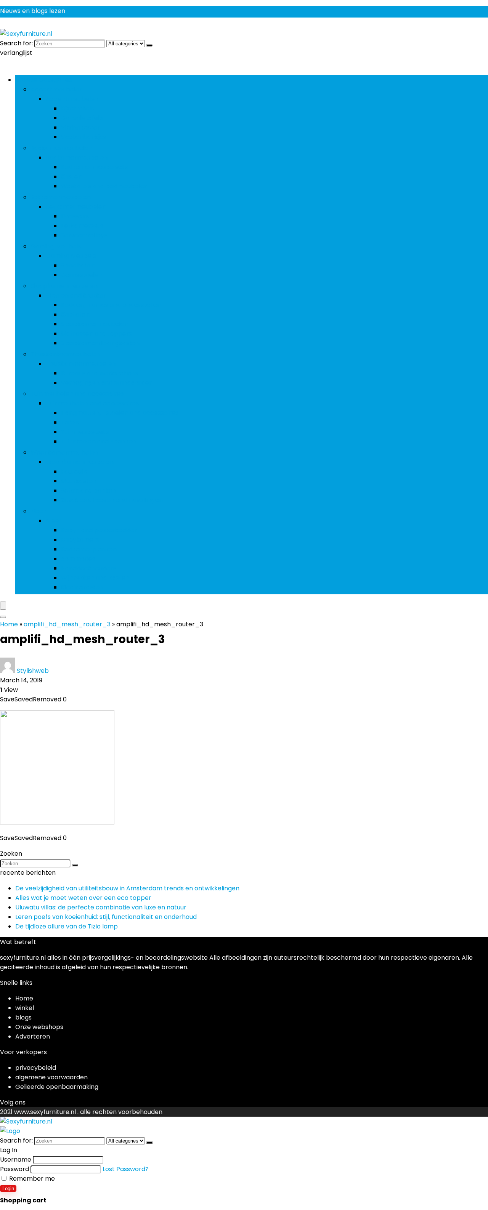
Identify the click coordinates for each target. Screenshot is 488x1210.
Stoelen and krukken (76, 295)
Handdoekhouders (88, 568)
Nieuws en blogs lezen (32, 10)
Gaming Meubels (55, 246)
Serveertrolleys (84, 235)
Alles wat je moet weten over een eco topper (83, 897)
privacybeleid (35, 1067)
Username (15, 1159)
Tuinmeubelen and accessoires (77, 393)
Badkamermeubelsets (94, 167)
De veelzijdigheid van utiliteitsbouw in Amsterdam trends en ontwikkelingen (127, 888)
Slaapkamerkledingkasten (100, 343)
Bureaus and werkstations (99, 373)
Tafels (70, 422)
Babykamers (80, 539)
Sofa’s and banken (88, 490)
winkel (24, 1008)
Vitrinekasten (81, 127)
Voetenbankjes (83, 137)
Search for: (16, 43)
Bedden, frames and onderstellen (111, 305)
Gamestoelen (81, 274)
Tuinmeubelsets (85, 431)
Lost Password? (126, 1169)
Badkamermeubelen (61, 148)
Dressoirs (75, 216)
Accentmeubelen (56, 89)
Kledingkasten (82, 587)
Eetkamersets (82, 225)
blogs (23, 1017)
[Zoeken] (149, 45)
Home (9, 624)
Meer (38, 511)
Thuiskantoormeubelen (65, 354)
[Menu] (3, 606)
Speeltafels (78, 265)
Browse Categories (43, 79)
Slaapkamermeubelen (64, 286)
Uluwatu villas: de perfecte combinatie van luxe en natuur (100, 907)
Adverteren (32, 1036)
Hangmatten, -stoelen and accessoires (119, 412)
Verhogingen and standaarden (107, 382)
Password (14, 1169)
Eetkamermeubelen (60, 197)
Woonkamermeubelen (64, 452)
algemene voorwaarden (51, 1077)
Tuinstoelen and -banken (98, 441)
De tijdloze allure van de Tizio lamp (66, 926)
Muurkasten (78, 481)
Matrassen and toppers (96, 333)
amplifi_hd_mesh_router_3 (67, 624)
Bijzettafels (77, 108)
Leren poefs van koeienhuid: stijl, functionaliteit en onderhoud (106, 916)
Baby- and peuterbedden (99, 530)
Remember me (31, 1178)
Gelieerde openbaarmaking (56, 1086)
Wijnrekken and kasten (95, 577)
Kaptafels (75, 314)
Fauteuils (74, 471)
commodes (78, 558)
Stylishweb (33, 670)
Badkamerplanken (89, 549)
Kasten (71, 176)
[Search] (3, 617)
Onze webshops (39, 1027)
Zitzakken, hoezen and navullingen (112, 500)
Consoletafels (82, 118)
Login (8, 1188)
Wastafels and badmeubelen (104, 186)
